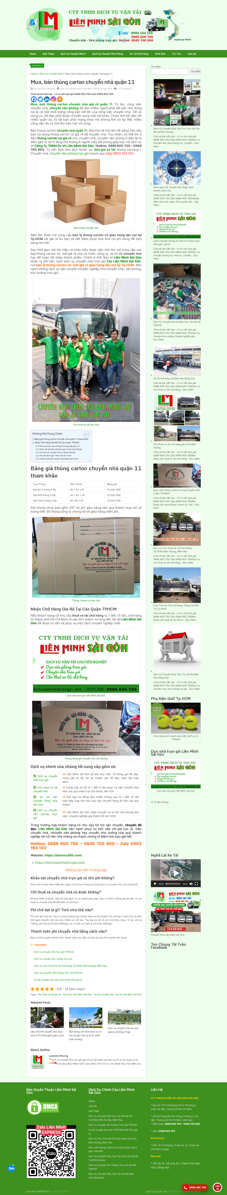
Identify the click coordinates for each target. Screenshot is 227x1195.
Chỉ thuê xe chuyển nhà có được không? (57, 452)
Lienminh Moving (46, 88)
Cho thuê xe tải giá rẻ (49, 994)
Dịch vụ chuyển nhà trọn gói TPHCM (53, 951)
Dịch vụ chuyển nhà (156, 1191)
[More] (60, 99)
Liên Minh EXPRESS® (37, 1191)
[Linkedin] (47, 99)
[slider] (173, 884)
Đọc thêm (158, 339)
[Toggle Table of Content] (84, 434)
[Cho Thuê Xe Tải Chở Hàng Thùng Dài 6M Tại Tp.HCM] (177, 585)
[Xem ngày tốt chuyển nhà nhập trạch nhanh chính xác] (177, 167)
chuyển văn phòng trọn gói (69, 153)
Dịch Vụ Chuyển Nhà (72, 54)
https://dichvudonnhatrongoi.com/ (60, 863)
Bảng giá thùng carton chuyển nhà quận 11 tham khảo (61, 439)
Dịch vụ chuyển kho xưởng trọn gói (53, 958)
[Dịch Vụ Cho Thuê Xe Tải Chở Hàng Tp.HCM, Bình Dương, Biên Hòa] (177, 529)
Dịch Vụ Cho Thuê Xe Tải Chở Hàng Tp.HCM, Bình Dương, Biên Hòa (70, 965)
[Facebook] (34, 99)
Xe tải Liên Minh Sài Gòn (128, 994)
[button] (175, 873)
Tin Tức (176, 54)
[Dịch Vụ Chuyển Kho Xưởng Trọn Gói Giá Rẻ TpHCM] (177, 291)
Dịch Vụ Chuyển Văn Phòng (107, 54)
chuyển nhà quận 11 (72, 130)
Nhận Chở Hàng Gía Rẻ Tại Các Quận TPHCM (57, 442)
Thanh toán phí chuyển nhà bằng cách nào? (58, 459)
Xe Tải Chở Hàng (139, 54)
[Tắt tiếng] (191, 883)
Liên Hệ (192, 54)
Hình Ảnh (160, 54)
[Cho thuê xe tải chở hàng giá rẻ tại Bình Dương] (177, 418)
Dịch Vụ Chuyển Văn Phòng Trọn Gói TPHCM (58, 972)
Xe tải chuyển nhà (103, 994)
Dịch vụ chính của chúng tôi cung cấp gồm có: (59, 446)
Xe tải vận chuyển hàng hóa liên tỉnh (45, 800)
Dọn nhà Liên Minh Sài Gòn (77, 994)
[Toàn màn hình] (196, 883)
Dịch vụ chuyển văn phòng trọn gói (45, 814)
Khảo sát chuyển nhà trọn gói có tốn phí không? (60, 449)
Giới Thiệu (48, 54)
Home (33, 54)
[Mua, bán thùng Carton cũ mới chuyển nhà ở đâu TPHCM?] (177, 475)
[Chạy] (155, 883)
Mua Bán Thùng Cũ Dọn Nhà (97, 88)
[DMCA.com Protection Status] (42, 1114)
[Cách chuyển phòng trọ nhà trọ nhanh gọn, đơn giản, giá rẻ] (177, 223)
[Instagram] (53, 99)
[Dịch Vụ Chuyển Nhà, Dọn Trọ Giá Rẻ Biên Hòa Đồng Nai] (177, 648)
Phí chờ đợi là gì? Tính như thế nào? (55, 455)
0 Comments (125, 88)
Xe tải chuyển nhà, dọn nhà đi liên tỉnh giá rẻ (58, 979)
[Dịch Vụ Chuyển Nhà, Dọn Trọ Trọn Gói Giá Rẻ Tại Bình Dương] (177, 102)
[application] (176, 873)
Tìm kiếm (156, 66)
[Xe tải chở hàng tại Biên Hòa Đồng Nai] (177, 360)
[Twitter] (40, 99)
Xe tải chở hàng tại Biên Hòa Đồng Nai (174, 378)
